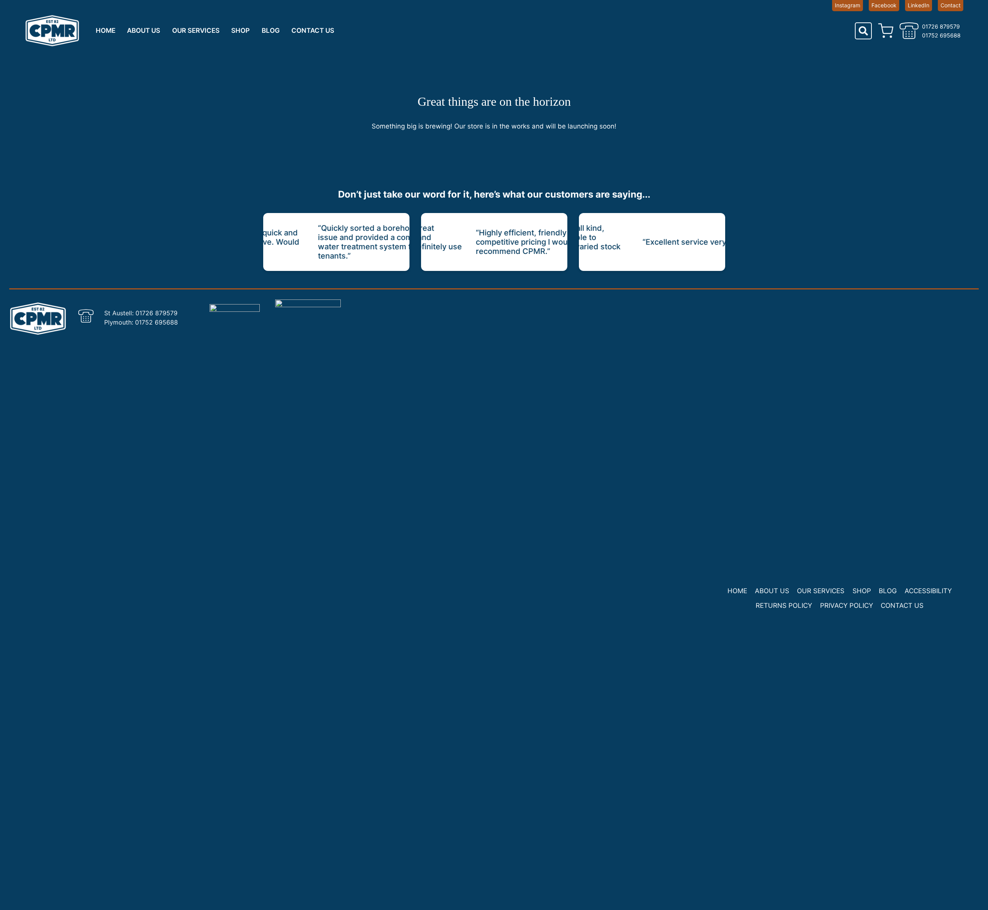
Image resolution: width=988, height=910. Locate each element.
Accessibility (928, 591)
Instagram (847, 5)
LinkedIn (918, 5)
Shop (240, 30)
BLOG (271, 30)
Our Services (196, 30)
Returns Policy (784, 605)
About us (143, 30)
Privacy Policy (846, 605)
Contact (951, 5)
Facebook (884, 5)
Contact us (312, 30)
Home (105, 30)
